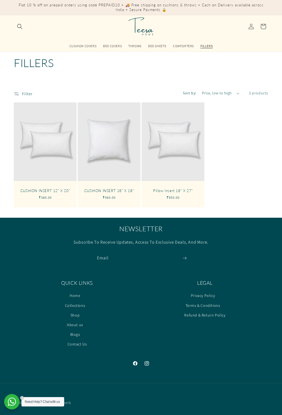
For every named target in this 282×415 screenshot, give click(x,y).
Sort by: (189, 93)
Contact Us (77, 344)
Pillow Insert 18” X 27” (173, 190)
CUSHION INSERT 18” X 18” (109, 190)
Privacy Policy (203, 295)
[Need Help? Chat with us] (12, 401)
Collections (75, 305)
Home (75, 295)
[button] (20, 26)
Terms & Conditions (203, 305)
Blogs (75, 334)
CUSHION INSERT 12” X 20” (45, 190)
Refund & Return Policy (204, 315)
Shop (75, 315)
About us (75, 324)
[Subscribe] (184, 258)
